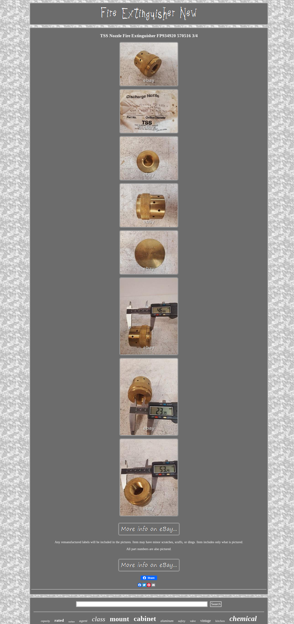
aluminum (167, 621)
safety (181, 621)
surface (71, 621)
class (98, 619)
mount (119, 619)
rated (59, 620)
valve (193, 621)
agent (83, 621)
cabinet (145, 619)
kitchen (220, 621)
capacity (45, 621)
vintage (205, 621)
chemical (243, 618)
